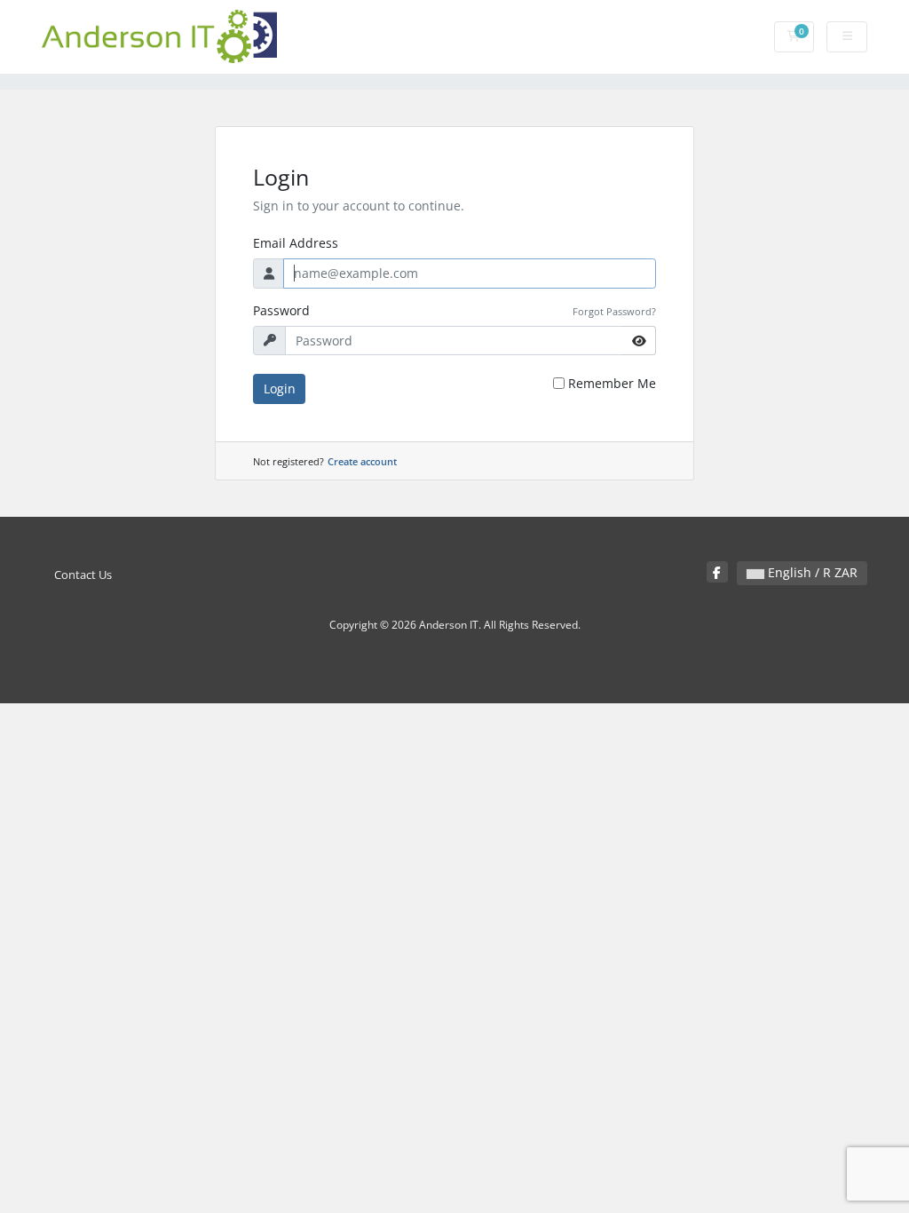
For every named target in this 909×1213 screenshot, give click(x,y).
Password (281, 310)
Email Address (295, 242)
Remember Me (612, 383)
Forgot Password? (614, 311)
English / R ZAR (811, 572)
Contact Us (83, 575)
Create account (362, 461)
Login (280, 388)
